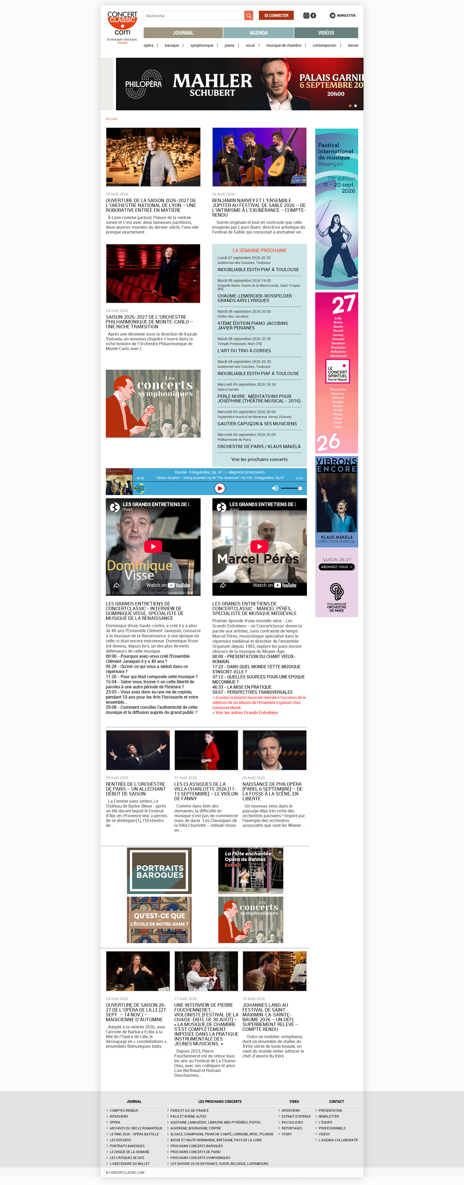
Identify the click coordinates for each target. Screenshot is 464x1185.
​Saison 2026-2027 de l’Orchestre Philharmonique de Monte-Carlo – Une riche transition (149, 322)
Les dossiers (120, 1140)
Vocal (250, 45)
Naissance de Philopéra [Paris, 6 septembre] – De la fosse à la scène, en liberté (272, 791)
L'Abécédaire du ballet (130, 1163)
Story (287, 1134)
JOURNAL (134, 1101)
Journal (183, 32)
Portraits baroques (127, 1146)
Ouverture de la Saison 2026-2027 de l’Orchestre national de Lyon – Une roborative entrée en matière (151, 205)
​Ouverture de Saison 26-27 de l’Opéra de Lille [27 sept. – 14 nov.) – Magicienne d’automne (136, 1012)
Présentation (330, 1110)
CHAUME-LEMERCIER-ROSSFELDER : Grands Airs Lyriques (256, 298)
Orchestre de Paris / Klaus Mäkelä (259, 446)
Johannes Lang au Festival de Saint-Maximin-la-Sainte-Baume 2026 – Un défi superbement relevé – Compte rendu (270, 1017)
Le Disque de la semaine (129, 1152)
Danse (353, 45)
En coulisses (292, 1122)
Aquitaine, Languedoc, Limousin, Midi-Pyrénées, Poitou (215, 1122)
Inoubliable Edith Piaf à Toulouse (258, 269)
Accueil (111, 118)
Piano (229, 45)
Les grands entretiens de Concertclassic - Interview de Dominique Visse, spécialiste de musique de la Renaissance (145, 610)
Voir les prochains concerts (259, 459)
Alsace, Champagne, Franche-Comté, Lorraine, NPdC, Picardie (222, 1134)
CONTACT (336, 1101)
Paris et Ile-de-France (190, 1110)
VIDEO (294, 1101)
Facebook (313, 16)
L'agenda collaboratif (338, 1140)
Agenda (259, 32)
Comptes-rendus (124, 1110)
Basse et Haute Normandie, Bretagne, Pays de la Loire (216, 1140)
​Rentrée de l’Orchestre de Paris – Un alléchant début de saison (136, 789)
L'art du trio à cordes (244, 350)
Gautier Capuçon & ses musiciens (257, 423)
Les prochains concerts (220, 1101)
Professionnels (332, 1128)
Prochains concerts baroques (197, 1146)
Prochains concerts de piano (195, 1152)
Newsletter (346, 15)
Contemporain (324, 45)
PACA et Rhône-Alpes (188, 1116)
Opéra (148, 45)
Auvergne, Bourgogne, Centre (196, 1128)
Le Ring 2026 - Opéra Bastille (134, 1134)
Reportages (292, 1128)
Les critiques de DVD (127, 1157)
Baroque (172, 45)
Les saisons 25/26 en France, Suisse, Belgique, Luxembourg (220, 1163)
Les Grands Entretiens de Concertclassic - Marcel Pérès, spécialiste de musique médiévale (254, 608)
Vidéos (326, 32)
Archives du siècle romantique (136, 1128)
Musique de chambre (283, 45)
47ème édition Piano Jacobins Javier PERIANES (253, 325)
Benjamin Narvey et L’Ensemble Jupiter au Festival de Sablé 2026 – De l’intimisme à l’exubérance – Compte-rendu (259, 207)
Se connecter (276, 15)
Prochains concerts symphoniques (200, 1157)
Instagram (306, 16)
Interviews (119, 1116)
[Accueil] (122, 42)
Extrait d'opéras (296, 1116)
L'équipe (325, 1122)
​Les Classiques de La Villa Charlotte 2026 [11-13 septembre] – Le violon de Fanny (206, 791)
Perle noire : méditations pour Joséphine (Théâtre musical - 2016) (259, 398)
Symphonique (201, 45)
